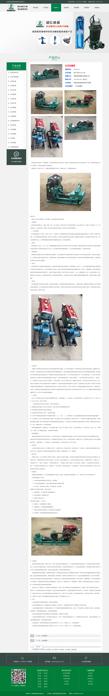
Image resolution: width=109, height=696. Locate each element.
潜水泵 (39, 676)
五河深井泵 (13, 98)
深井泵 (45, 678)
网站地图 (90, 684)
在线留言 (97, 7)
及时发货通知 (66, 673)
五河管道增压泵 (14, 147)
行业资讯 (66, 684)
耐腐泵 (45, 684)
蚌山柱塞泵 (42, 649)
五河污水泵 (13, 90)
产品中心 (56, 7)
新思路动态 (66, 676)
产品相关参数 (66, 678)
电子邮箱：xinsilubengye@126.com (54, 661)
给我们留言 (90, 678)
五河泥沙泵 (13, 103)
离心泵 (45, 673)
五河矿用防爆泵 (14, 77)
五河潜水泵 (13, 85)
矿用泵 (39, 673)
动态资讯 (66, 7)
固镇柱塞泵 (74, 649)
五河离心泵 (13, 81)
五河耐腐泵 (13, 116)
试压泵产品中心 (42, 670)
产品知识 (66, 681)
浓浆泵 (39, 684)
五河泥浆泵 (13, 94)
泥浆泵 (39, 678)
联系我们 (86, 7)
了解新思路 (90, 670)
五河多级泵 (13, 142)
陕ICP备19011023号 (78, 693)
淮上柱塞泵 (55, 649)
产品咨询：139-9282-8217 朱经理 (22, 661)
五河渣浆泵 (13, 107)
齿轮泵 (45, 686)
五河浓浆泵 (13, 112)
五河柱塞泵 (13, 129)
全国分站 (90, 681)
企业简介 (90, 673)
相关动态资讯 (66, 670)
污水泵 (45, 676)
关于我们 (45, 7)
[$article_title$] (46, 76)
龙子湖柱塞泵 (35, 649)
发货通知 (76, 7)
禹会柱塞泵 (48, 649)
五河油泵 (12, 138)
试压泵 (39, 686)
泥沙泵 (39, 681)
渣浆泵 (45, 681)
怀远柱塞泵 (61, 649)
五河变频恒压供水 (15, 120)
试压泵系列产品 (14, 72)
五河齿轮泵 (13, 125)
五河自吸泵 (13, 133)
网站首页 (35, 7)
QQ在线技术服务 (86, 661)
